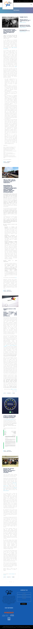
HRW (12, 47)
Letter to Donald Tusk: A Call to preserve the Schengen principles (9, 416)
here (16, 277)
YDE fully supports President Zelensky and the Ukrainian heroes (27, 30)
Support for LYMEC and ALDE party (24, 24)
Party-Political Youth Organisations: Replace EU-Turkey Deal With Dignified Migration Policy (9, 31)
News (5, 291)
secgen (21, 21)
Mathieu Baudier (6, 490)
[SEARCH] (31, 1)
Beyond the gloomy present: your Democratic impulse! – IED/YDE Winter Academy (9, 470)
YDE (5, 161)
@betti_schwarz (14, 389)
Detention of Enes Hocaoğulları (23, 20)
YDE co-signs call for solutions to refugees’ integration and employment (9, 181)
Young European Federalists (9, 419)
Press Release (6, 162)
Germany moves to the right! (9, 309)
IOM (15, 66)
